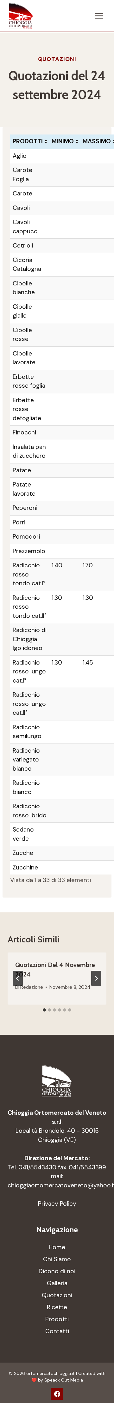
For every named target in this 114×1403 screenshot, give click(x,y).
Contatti (57, 1331)
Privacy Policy (57, 1204)
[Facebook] (57, 1394)
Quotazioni (57, 59)
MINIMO (63, 141)
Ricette (57, 1307)
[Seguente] (96, 978)
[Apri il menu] (99, 15)
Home (57, 1247)
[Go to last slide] (18, 978)
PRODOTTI (28, 141)
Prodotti (57, 1319)
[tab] (44, 1010)
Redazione (31, 987)
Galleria (57, 1283)
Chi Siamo (57, 1259)
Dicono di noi (57, 1271)
